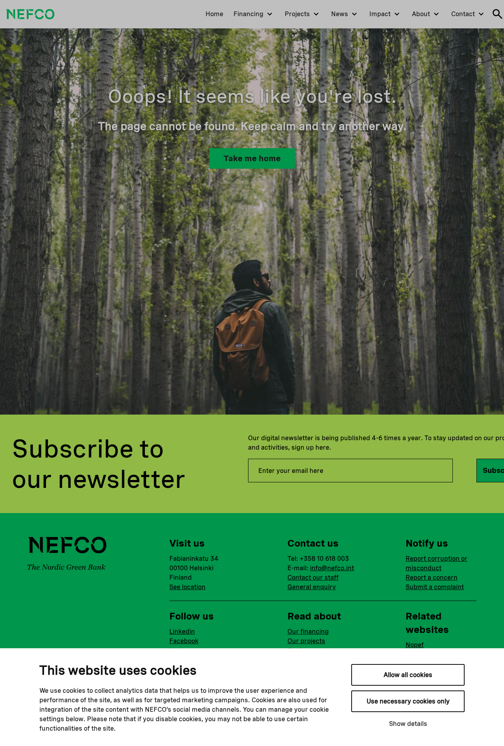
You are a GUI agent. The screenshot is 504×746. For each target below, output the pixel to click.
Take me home (252, 158)
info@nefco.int (332, 568)
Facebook (183, 641)
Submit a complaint (435, 587)
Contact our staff (313, 577)
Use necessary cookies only (408, 701)
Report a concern (432, 577)
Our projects (306, 641)
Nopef (415, 645)
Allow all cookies (408, 675)
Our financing (308, 631)
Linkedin (182, 631)
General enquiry (311, 587)
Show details (408, 723)
